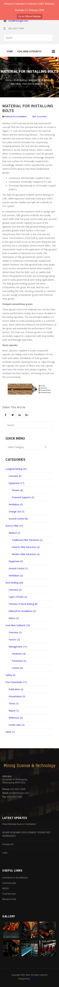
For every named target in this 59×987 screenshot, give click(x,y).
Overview (15, 475)
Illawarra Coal (9, 899)
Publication (16, 689)
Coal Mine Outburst (18, 625)
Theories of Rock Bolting (23, 603)
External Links (9, 883)
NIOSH (5, 888)
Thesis (14, 703)
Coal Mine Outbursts (29, 51)
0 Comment (40, 116)
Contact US (8, 844)
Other (10, 731)
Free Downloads (16, 682)
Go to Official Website (29, 16)
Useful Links (16, 724)
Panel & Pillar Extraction (26, 547)
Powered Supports (23, 497)
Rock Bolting (14, 78)
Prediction (18, 653)
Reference (15, 717)
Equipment (16, 483)
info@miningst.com (18, 20)
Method (14, 532)
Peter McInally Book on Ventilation (19, 824)
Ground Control (18, 518)
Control (17, 667)
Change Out (16, 511)
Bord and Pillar (40, 65)
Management (18, 646)
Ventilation (16, 504)
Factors (14, 639)
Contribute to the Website (15, 877)
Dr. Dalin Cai (35, 979)
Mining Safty (33, 78)
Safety (10, 675)
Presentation (17, 696)
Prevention (19, 660)
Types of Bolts (18, 596)
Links (4, 852)
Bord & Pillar (14, 525)
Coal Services (9, 894)
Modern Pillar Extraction (26, 554)
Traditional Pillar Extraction (27, 539)
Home (10, 51)
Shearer (17, 490)
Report (14, 710)
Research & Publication (20, 91)
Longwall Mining (16, 65)
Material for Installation (16, 116)
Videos (14, 618)
